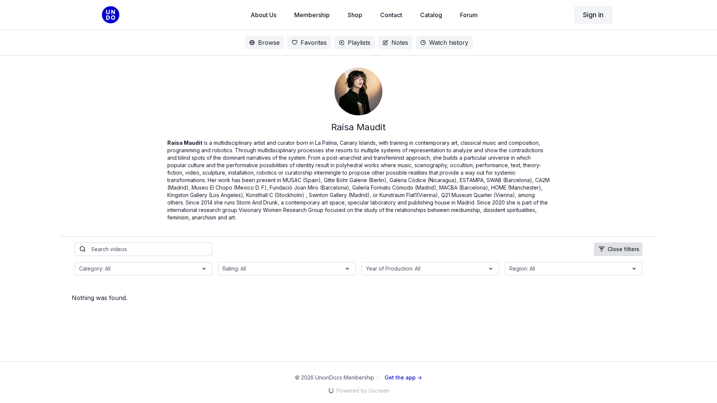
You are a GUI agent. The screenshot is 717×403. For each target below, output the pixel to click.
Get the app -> (403, 377)
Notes (399, 42)
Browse (269, 42)
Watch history (448, 42)
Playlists (359, 42)
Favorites (314, 42)
